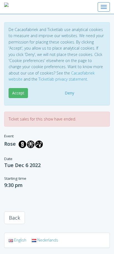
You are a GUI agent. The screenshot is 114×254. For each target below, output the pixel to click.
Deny (69, 93)
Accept (18, 93)
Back (14, 217)
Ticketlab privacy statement (62, 79)
